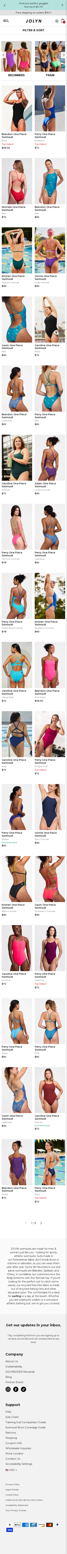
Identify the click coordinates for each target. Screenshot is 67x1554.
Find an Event (14, 1382)
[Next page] (41, 1223)
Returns (10, 1432)
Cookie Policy (12, 1494)
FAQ (8, 1411)
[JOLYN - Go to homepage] (33, 21)
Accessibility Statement (17, 1505)
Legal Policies (12, 1489)
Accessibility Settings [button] (18, 1463)
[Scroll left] (3, 55)
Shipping (11, 1437)
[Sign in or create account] (56, 21)
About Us (11, 1361)
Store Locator (14, 1453)
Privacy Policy (12, 1484)
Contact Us (12, 1458)
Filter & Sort (33, 30)
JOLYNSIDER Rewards (20, 1371)
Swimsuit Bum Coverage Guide (25, 1427)
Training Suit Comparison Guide (25, 1422)
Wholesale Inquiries (18, 1448)
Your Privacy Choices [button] (15, 1510)
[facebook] (15, 1390)
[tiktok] (23, 1390)
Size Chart (12, 1417)
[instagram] (8, 1390)
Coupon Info (13, 1443)
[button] (63, 25)
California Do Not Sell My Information (24, 1500)
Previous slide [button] (5, 5)
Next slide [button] (62, 5)
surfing (16, 1296)
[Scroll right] (64, 55)
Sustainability (13, 1366)
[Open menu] (16, 21)
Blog (8, 1377)
